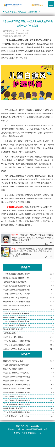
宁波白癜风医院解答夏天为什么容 (16, 286)
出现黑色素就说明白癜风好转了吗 (16, 278)
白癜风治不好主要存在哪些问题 (15, 298)
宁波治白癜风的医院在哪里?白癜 (16, 381)
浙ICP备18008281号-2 (31, 433)
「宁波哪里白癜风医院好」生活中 (16, 274)
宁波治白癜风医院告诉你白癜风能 (16, 321)
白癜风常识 (33, 12)
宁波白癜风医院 (19, 12)
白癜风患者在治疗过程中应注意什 (16, 389)
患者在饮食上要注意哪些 (13, 337)
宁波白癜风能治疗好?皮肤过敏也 (16, 416)
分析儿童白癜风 (9, 333)
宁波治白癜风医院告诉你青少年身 (16, 377)
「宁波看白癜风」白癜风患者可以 (16, 341)
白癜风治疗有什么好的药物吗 (14, 317)
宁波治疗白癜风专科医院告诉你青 (16, 385)
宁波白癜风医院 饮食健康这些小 (16, 313)
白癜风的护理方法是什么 (13, 361)
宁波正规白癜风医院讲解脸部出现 (16, 325)
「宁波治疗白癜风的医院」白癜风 (16, 404)
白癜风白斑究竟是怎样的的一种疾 (16, 349)
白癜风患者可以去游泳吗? (13, 408)
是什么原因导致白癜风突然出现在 (16, 306)
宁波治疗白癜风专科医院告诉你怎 (16, 400)
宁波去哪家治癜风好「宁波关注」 (16, 373)
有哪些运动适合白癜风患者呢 (14, 282)
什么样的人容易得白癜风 (13, 369)
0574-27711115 (32, 426)
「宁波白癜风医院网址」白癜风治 (16, 294)
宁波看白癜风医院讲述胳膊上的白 (16, 290)
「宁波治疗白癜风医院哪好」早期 (16, 345)
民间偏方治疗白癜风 (11, 310)
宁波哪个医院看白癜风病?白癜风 (16, 365)
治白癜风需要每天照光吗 (13, 329)
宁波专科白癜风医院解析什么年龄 (16, 302)
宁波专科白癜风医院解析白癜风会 (16, 393)
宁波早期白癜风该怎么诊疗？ (14, 396)
